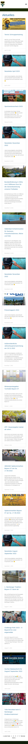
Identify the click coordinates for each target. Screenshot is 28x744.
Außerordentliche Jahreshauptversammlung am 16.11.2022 (13, 346)
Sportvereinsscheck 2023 (13, 106)
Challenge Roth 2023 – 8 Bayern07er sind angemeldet (13, 630)
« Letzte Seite (6, 736)
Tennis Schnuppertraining (13, 34)
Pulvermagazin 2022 (11, 310)
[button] (26, 4)
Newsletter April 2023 (12, 71)
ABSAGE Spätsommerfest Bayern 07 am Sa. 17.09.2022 (13, 468)
